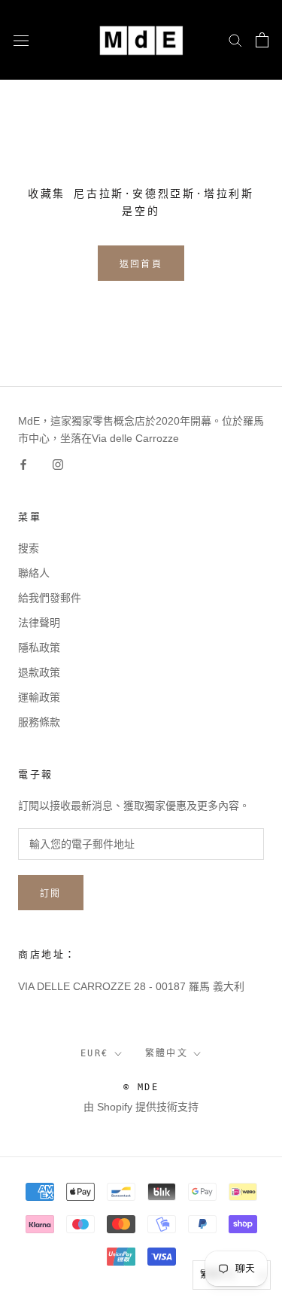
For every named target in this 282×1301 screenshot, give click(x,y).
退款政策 (39, 672)
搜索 (28, 548)
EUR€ (94, 1053)
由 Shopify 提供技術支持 (141, 1107)
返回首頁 (141, 264)
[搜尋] (235, 39)
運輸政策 (39, 697)
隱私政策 (39, 647)
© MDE (141, 1087)
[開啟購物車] (262, 39)
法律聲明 (39, 623)
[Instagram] (58, 464)
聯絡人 (34, 573)
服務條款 (39, 722)
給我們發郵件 (49, 598)
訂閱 (51, 893)
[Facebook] (23, 464)
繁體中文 (167, 1053)
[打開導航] (21, 39)
